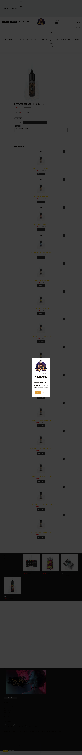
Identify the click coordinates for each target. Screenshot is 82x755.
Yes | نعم (38, 392)
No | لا (44, 392)
